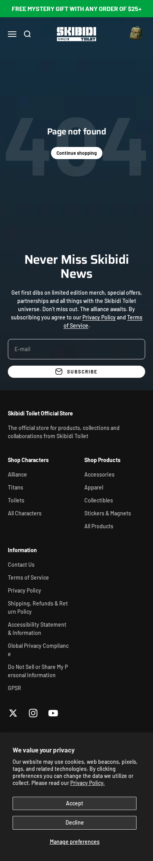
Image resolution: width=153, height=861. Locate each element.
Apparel (93, 487)
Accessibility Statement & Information (37, 628)
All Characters (25, 513)
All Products (98, 526)
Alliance (17, 474)
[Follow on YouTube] (53, 713)
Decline (75, 822)
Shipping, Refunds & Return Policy (38, 607)
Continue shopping (76, 153)
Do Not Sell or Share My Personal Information (38, 670)
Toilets (16, 500)
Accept (74, 803)
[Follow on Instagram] (33, 713)
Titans (15, 487)
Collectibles (98, 500)
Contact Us (21, 564)
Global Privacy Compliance (38, 649)
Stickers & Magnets (107, 513)
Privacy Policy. (87, 782)
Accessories (99, 474)
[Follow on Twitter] (13, 713)
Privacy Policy (99, 317)
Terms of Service (28, 577)
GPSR (14, 688)
